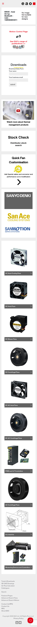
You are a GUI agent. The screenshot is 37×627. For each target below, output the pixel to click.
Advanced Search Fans (9, 598)
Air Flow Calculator (8, 586)
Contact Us (5, 606)
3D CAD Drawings (7, 583)
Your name (12, 71)
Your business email (16, 77)
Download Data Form (16, 73)
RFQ (2, 608)
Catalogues (5, 588)
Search (3, 592)
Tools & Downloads (8, 581)
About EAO (5, 611)
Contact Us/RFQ (7, 604)
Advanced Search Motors (10, 600)
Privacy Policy (18, 618)
